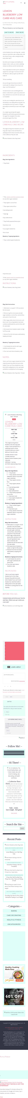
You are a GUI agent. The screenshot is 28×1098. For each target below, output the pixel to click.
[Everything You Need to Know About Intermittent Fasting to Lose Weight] (14, 886)
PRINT (14, 419)
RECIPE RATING (15, 681)
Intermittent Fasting (16, 862)
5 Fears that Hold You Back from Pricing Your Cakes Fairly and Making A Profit (14, 879)
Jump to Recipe (9, 32)
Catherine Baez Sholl (8, 22)
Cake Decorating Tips (18, 875)
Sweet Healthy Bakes (7, 24)
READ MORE (14, 813)
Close (1, 1097)
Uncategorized (14, 924)
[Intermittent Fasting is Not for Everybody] (14, 859)
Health (9, 862)
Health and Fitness (11, 891)
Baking (15, 22)
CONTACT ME (17, 1029)
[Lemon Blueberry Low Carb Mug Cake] (14, 845)
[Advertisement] (14, 180)
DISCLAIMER (7, 1027)
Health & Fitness (14, 920)
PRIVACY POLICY (14, 1027)
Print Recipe (20, 32)
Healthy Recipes (20, 22)
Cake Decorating (9, 875)
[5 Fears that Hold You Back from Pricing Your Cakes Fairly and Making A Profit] (14, 871)
